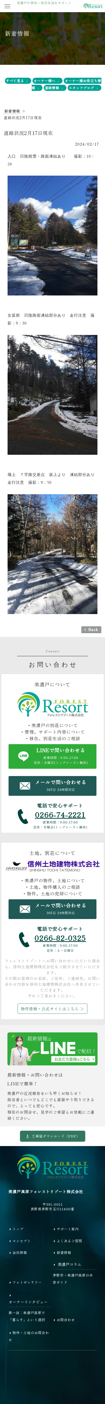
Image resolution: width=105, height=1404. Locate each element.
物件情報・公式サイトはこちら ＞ (52, 1009)
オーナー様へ (44, 80)
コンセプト (21, 1240)
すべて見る (15, 80)
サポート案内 (68, 1228)
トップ (17, 1228)
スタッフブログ (81, 87)
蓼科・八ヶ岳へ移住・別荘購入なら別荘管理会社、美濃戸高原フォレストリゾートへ (93, 6)
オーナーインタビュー (28, 1302)
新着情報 (12, 111)
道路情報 (52, 87)
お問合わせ (66, 1319)
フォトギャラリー (27, 1282)
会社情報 (19, 1252)
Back (93, 629)
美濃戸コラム (69, 1264)
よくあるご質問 (69, 1240)
